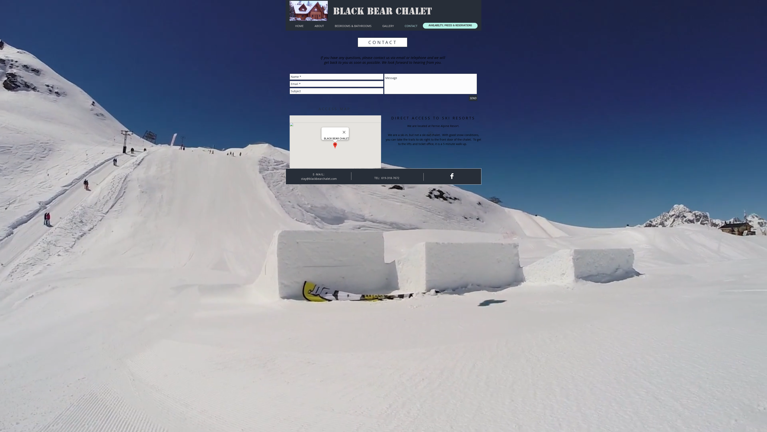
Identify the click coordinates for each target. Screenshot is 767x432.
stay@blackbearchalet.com (319, 179)
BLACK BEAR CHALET (382, 11)
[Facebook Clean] (452, 176)
